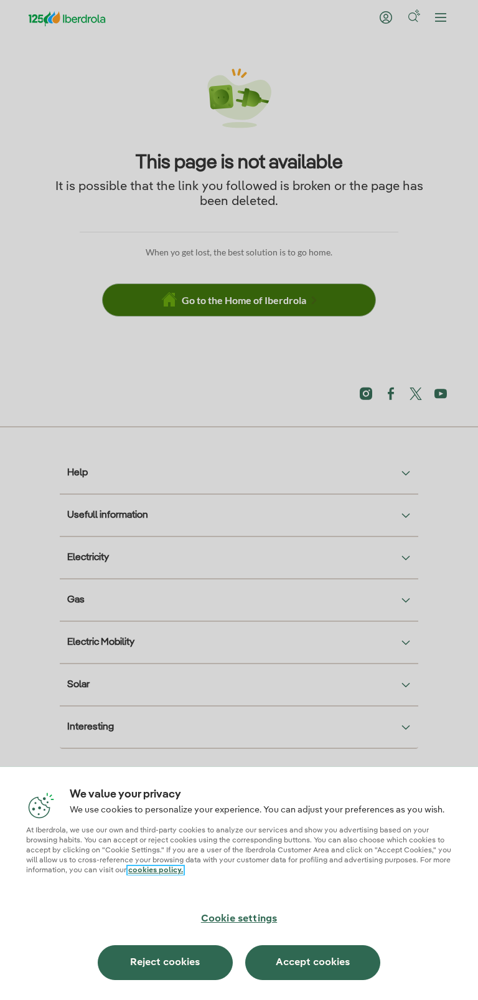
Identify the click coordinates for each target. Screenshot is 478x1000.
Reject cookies (165, 963)
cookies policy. (155, 870)
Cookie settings (239, 919)
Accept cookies (313, 963)
